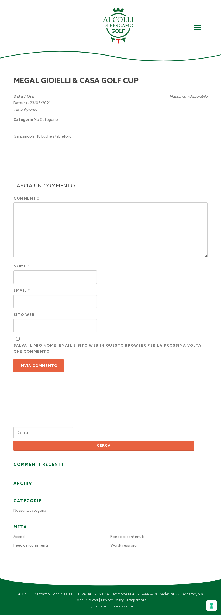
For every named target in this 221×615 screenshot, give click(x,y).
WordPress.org (123, 545)
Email (21, 290)
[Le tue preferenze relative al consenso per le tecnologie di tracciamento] (211, 605)
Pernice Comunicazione (113, 606)
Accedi (19, 536)
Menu (197, 27)
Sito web (24, 314)
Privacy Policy (113, 600)
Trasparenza (136, 600)
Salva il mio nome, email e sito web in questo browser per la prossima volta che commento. (107, 348)
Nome (21, 266)
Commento (26, 198)
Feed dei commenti (30, 545)
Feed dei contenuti (127, 536)
